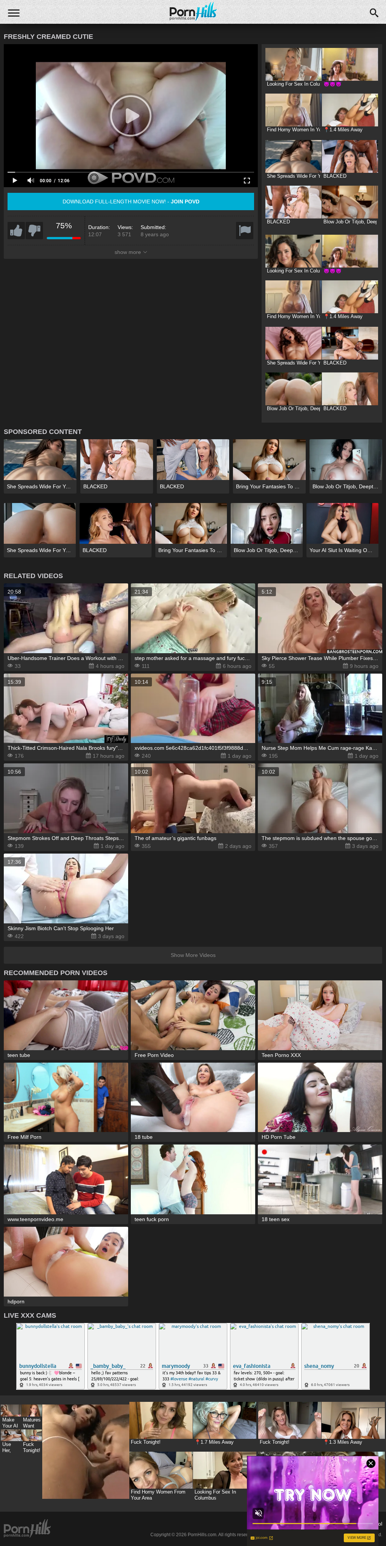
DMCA (289, 1524)
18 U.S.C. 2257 (320, 1524)
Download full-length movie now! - (131, 201)
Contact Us (263, 1524)
